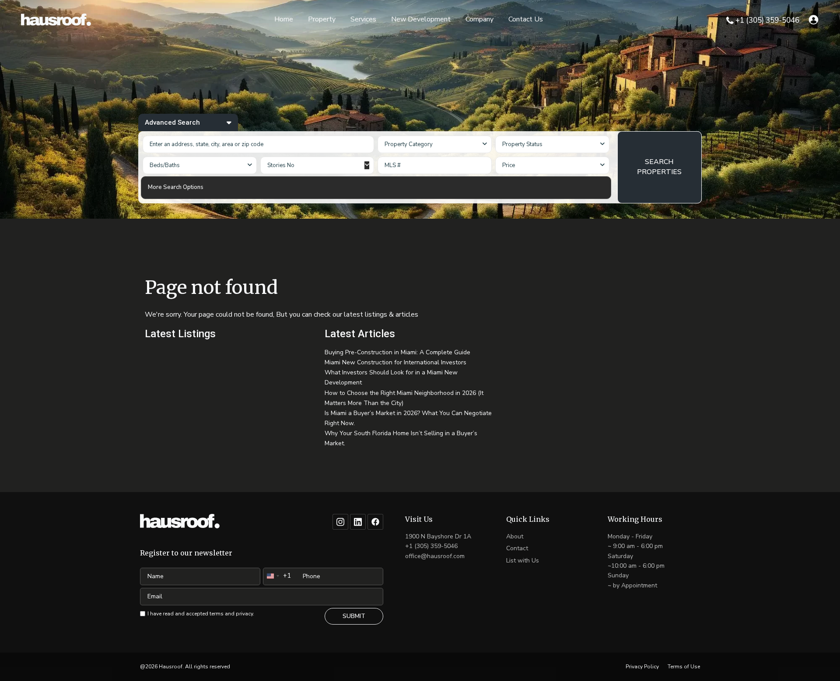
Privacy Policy (642, 666)
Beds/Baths (165, 165)
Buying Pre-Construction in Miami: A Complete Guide (397, 352)
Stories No (280, 165)
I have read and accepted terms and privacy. (200, 613)
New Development (421, 19)
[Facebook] (375, 522)
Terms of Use (684, 666)
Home (283, 19)
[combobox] (435, 144)
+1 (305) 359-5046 (767, 20)
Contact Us (525, 19)
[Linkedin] (358, 522)
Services (363, 19)
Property (322, 19)
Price (508, 165)
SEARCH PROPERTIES (659, 167)
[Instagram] (340, 522)
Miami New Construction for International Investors (395, 362)
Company (480, 19)
